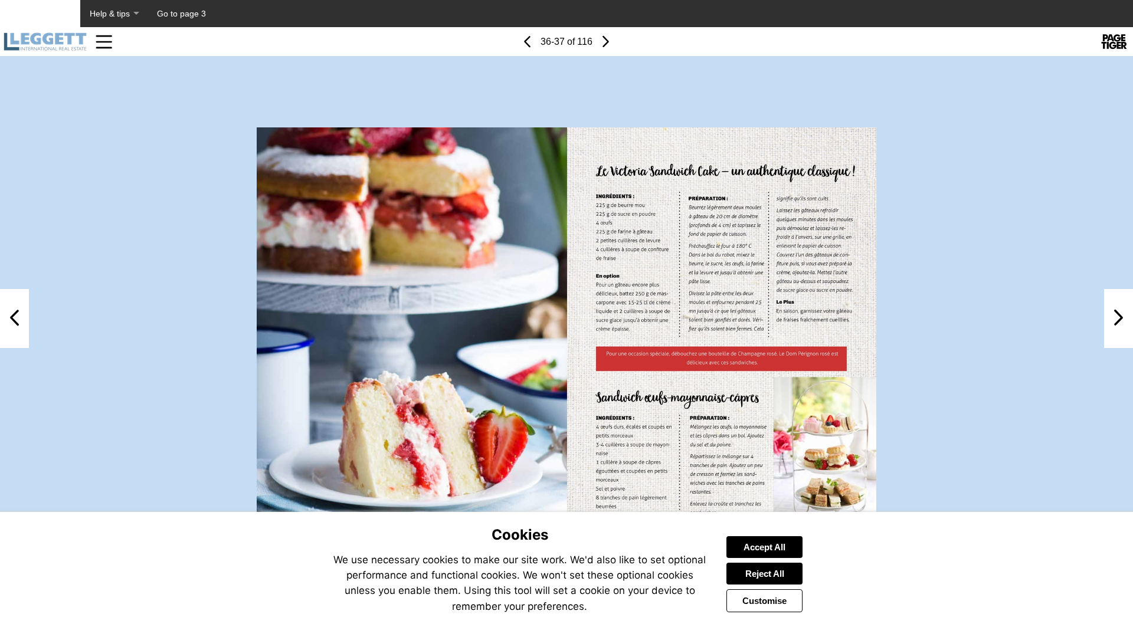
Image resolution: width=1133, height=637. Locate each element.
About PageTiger (40, 13)
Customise (764, 601)
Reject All (764, 574)
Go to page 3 (181, 13)
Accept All (764, 547)
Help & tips (110, 13)
